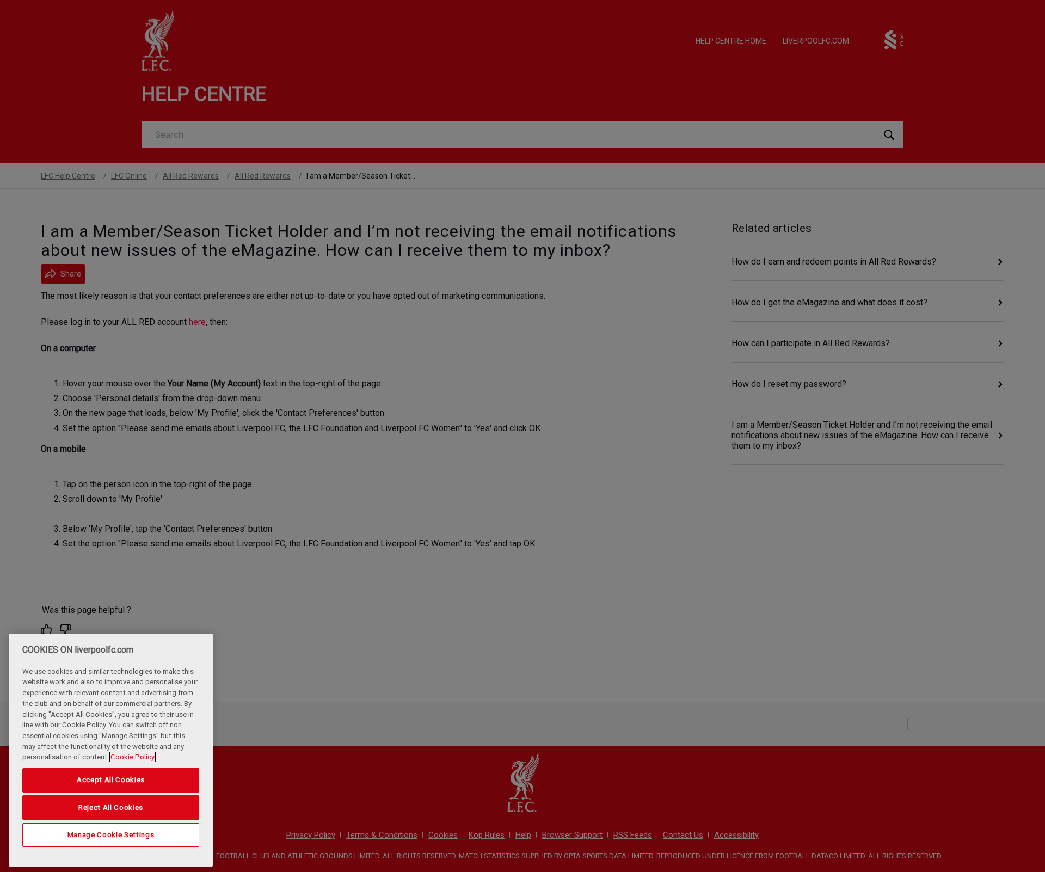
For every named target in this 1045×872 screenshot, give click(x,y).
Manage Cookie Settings (110, 835)
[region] (111, 750)
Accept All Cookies (111, 780)
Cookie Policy (132, 757)
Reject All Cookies (110, 807)
